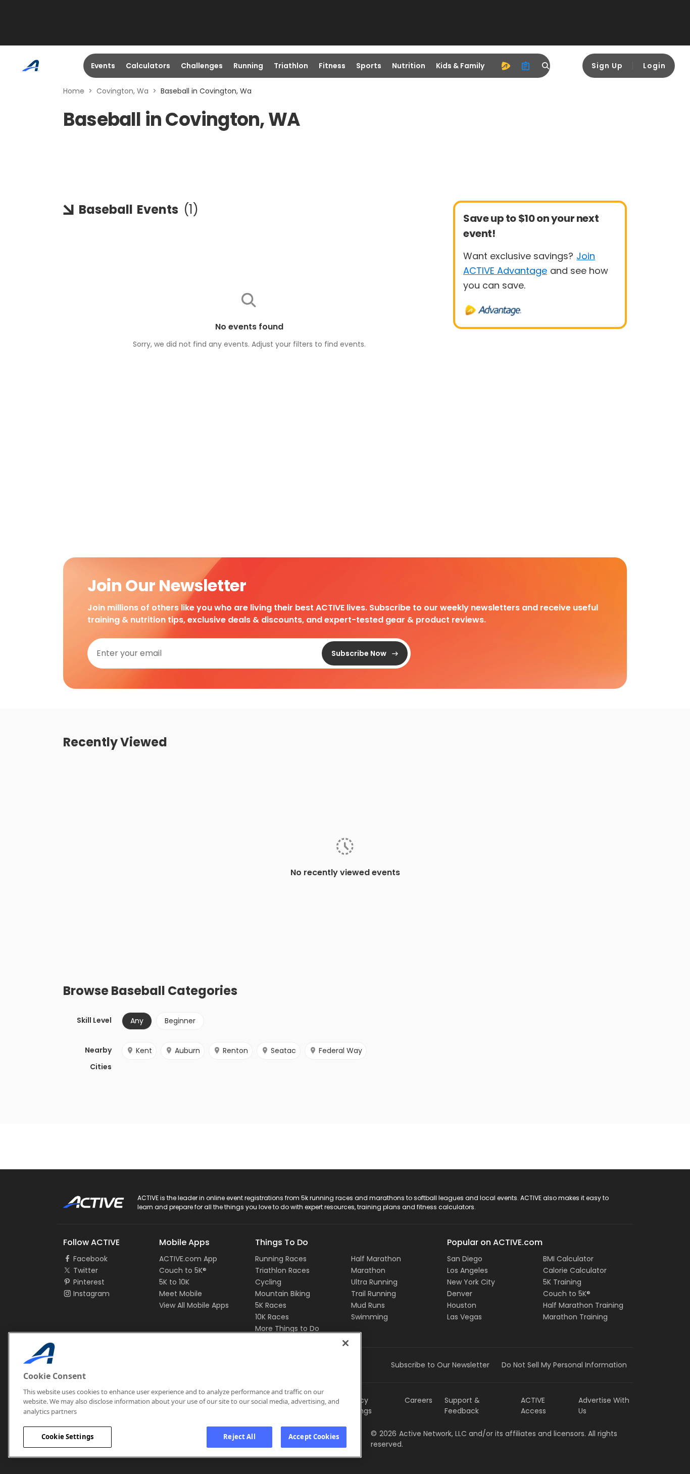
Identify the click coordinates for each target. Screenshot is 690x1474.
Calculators (148, 66)
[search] (546, 66)
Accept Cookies (313, 1436)
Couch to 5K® (183, 1270)
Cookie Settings (67, 1436)
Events (103, 66)
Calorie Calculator (575, 1270)
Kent (144, 1050)
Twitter (85, 1270)
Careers (418, 1400)
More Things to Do (287, 1328)
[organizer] (526, 66)
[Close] (345, 1343)
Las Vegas (464, 1317)
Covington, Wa (122, 91)
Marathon (368, 1270)
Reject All (239, 1436)
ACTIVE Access (533, 1405)
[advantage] (506, 66)
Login (654, 66)
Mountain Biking (282, 1294)
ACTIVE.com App (188, 1259)
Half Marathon (376, 1259)
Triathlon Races (282, 1270)
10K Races (272, 1317)
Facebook (90, 1259)
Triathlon (291, 66)
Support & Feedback (462, 1405)
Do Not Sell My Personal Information (564, 1365)
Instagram (91, 1294)
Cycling (268, 1282)
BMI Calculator (568, 1259)
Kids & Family (460, 66)
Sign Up (607, 66)
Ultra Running (374, 1282)
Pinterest (89, 1282)
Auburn (187, 1050)
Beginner (180, 1021)
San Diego (464, 1259)
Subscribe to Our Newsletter (440, 1365)
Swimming (369, 1317)
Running (248, 66)
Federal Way (340, 1050)
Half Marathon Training (583, 1305)
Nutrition (408, 66)
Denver (459, 1294)
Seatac (283, 1050)
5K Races (270, 1305)
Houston (461, 1305)
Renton (235, 1050)
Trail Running (373, 1294)
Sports (368, 66)
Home (73, 91)
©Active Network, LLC (419, 1434)
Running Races (281, 1259)
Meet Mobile (180, 1294)
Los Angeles (467, 1270)
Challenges (202, 66)
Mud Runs (368, 1305)
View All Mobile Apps (194, 1305)
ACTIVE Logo (84, 1199)
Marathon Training (575, 1317)
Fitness (332, 66)
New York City (471, 1282)
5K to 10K (174, 1282)
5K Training (562, 1282)
